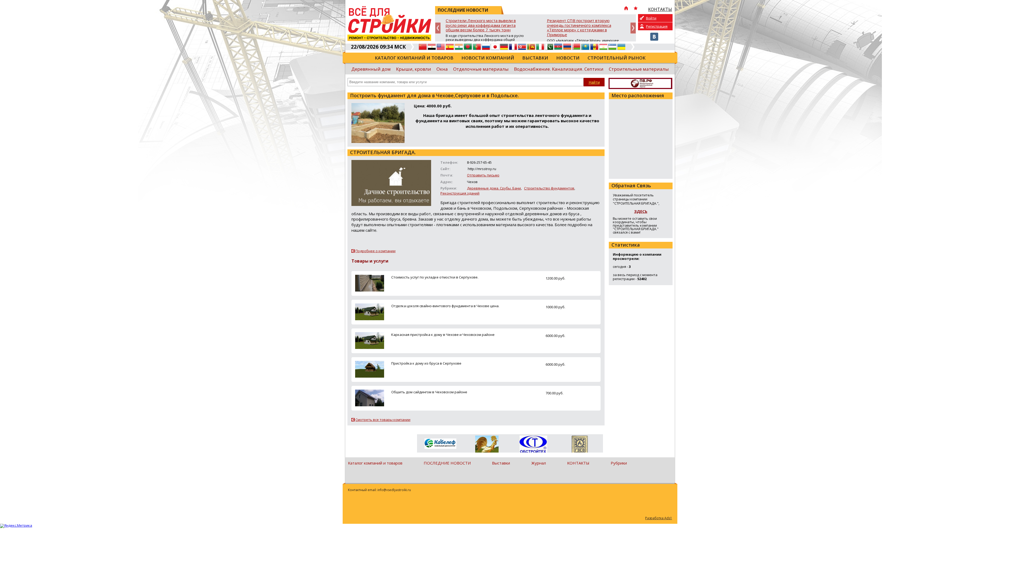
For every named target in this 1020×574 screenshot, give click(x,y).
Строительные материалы (639, 69)
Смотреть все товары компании (382, 419)
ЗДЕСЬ (640, 211)
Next (633, 28)
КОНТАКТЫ (578, 463)
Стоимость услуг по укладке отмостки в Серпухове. (434, 277)
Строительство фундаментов (549, 188)
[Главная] (626, 9)
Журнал (538, 463)
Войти (651, 18)
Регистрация (657, 26)
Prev (438, 28)
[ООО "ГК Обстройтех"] (533, 445)
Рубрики (619, 463)
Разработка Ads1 (658, 518)
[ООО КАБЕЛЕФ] (440, 443)
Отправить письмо (483, 175)
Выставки (535, 58)
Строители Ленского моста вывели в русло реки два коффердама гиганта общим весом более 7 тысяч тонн (481, 25)
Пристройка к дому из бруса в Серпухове (426, 363)
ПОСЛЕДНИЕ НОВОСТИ (447, 463)
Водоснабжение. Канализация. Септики (559, 69)
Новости (568, 58)
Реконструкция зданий (459, 193)
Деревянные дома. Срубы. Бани (494, 188)
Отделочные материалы (481, 69)
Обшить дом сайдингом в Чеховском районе (429, 392)
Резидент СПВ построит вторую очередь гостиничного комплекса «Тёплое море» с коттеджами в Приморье (579, 27)
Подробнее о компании (375, 250)
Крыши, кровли (413, 69)
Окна (442, 69)
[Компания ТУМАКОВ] (486, 445)
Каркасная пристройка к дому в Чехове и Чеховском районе (443, 334)
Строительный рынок (616, 58)
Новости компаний (487, 58)
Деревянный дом (371, 69)
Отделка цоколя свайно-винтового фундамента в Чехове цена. (445, 305)
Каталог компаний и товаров (414, 58)
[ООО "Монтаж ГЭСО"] (579, 445)
